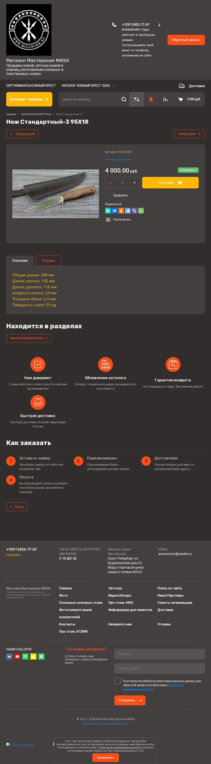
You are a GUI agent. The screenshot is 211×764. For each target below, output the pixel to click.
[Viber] (134, 211)
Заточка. (115, 588)
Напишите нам (120, 624)
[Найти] (123, 99)
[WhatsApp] (141, 211)
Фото (63, 595)
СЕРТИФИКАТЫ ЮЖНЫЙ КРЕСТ (31, 86)
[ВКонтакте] (114, 211)
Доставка (165, 610)
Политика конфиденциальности (105, 723)
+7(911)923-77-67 (135, 25)
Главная (65, 588)
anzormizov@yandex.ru (175, 554)
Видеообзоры (119, 595)
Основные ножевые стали (80, 603)
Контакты (67, 624)
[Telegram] (128, 211)
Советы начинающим (174, 603)
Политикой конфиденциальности (119, 747)
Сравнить (120, 195)
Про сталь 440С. (121, 603)
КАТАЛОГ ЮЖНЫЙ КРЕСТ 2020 (86, 86)
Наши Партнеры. (170, 595)
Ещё (115, 86)
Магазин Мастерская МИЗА (37, 60)
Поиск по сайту (169, 588)
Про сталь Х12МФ (73, 631)
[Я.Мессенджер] (108, 211)
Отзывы (164, 624)
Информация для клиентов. (130, 610)
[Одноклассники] (121, 211)
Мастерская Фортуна (118, 159)
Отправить (126, 700)
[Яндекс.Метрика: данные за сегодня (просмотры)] (19, 745)
